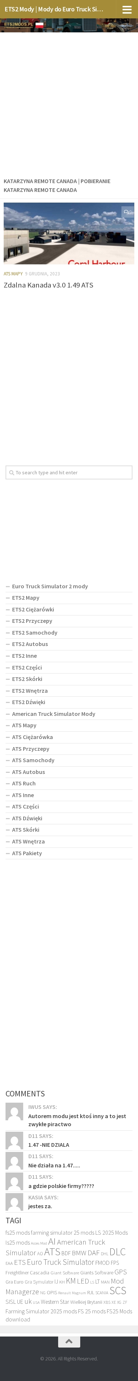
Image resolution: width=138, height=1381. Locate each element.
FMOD (102, 1263)
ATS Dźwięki (27, 818)
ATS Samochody (33, 760)
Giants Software (96, 1272)
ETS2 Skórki (27, 678)
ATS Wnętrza (28, 841)
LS (92, 1282)
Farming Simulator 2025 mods (41, 1311)
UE (20, 1301)
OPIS (52, 1292)
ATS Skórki (25, 829)
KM (71, 1281)
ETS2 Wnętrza (30, 690)
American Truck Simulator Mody (53, 713)
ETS (20, 1262)
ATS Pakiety (27, 853)
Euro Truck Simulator (60, 1262)
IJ (56, 1281)
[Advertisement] (69, 103)
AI (52, 1241)
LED (83, 1281)
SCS (117, 1290)
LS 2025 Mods (111, 1232)
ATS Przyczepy (30, 748)
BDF (66, 1253)
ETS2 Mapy (25, 597)
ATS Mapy (13, 274)
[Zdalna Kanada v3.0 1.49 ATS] (69, 233)
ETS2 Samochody (34, 632)
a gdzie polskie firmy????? (61, 1185)
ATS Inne (23, 795)
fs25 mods (18, 1232)
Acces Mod (39, 1243)
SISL (11, 1301)
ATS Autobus (28, 771)
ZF (125, 1302)
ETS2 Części (27, 667)
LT (97, 1281)
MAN (105, 1282)
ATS (52, 1251)
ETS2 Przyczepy (32, 620)
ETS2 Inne (24, 655)
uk (28, 1301)
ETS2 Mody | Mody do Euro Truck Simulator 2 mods (54, 9)
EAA (9, 1263)
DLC (117, 1251)
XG (119, 1302)
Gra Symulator (39, 1282)
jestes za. (40, 1206)
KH (62, 1282)
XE (114, 1302)
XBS (106, 1302)
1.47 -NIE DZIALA (48, 1144)
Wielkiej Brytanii (86, 1302)
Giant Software (64, 1273)
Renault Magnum (72, 1293)
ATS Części (25, 806)
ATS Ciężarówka (32, 737)
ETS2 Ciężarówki (33, 609)
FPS (115, 1262)
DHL (104, 1253)
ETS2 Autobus (30, 643)
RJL (90, 1292)
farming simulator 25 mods (62, 1232)
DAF (94, 1252)
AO (40, 1253)
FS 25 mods (92, 1311)
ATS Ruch (24, 783)
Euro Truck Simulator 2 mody (50, 586)
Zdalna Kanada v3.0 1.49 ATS (48, 285)
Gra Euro (15, 1281)
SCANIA (101, 1292)
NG (43, 1292)
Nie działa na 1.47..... (54, 1165)
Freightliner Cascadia (27, 1272)
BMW (79, 1252)
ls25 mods (18, 1242)
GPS (120, 1272)
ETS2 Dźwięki (28, 702)
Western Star (55, 1301)
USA (36, 1302)
